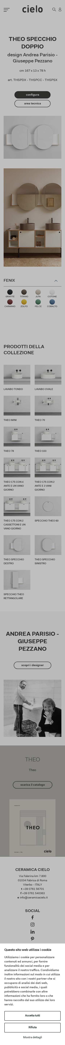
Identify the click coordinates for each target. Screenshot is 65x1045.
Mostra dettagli (32, 1037)
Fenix (9, 281)
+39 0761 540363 (33, 893)
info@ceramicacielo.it (34, 897)
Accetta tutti (32, 1015)
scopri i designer (32, 665)
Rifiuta (33, 1027)
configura (32, 94)
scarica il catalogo (32, 785)
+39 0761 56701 (33, 889)
